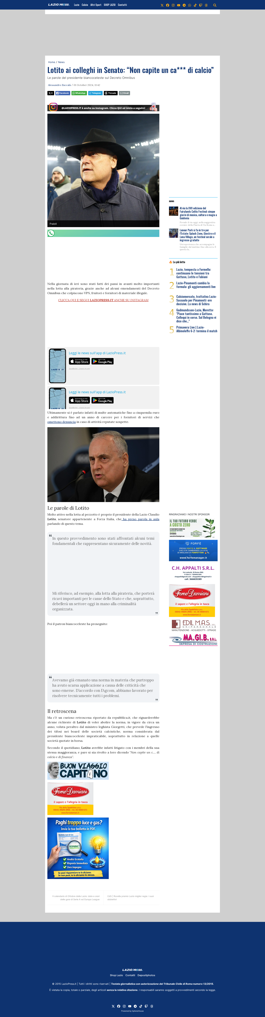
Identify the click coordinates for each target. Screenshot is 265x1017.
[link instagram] (173, 4)
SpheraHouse (138, 1011)
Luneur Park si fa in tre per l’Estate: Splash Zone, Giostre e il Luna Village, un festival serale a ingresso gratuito (197, 235)
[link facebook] (167, 4)
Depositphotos (146, 975)
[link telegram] (184, 4)
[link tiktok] (195, 4)
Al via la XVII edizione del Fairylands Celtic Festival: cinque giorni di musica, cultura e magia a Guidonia (198, 213)
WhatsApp (80, 93)
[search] (215, 4)
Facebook (64, 93)
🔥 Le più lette (177, 262)
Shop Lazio (116, 975)
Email (126, 93)
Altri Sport (95, 5)
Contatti (122, 5)
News (61, 62)
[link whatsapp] (189, 4)
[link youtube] (178, 4)
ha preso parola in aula (140, 519)
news (171, 201)
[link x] (162, 4)
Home (51, 62)
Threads (112, 93)
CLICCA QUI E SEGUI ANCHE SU (103, 300)
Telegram (96, 93)
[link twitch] (201, 4)
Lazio (76, 5)
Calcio (85, 5)
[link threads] (206, 4)
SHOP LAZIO (109, 5)
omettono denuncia (61, 422)
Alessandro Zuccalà (59, 85)
